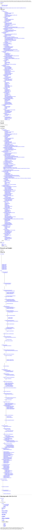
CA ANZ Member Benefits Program (7, 104)
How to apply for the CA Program (7, 43)
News (4, 236)
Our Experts (6, 115)
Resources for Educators (8, 35)
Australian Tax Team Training (8, 176)
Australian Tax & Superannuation (7, 56)
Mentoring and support (6, 92)
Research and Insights (7, 106)
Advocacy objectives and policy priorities (10, 109)
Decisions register (7, 143)
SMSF (6, 63)
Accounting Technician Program (9, 157)
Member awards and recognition (9, 189)
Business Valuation (7, 182)
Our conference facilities (8, 13)
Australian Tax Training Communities (9, 177)
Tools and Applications (8, 77)
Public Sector (6, 215)
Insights (4, 105)
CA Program (6, 45)
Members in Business (6, 78)
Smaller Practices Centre (6, 69)
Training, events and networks (8, 199)
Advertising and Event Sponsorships (7, 28)
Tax (5, 81)
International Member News (8, 117)
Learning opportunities (8, 53)
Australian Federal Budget (8, 232)
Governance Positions (7, 20)
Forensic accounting (7, 87)
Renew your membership (8, 187)
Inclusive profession (5, 150)
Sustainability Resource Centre (7, 74)
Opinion (6, 107)
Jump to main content (4, 5)
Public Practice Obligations (8, 103)
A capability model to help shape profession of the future (12, 55)
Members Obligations (7, 220)
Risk (5, 61)
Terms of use (1, 2)
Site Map (4, 514)
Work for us (6, 14)
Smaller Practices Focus (8, 70)
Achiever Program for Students (9, 47)
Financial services (7, 85)
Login (1, 8)
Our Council (6, 136)
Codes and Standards (7, 222)
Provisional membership (6, 164)
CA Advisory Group (7, 213)
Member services (4, 65)
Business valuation (7, 86)
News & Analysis (4, 244)
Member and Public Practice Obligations (8, 98)
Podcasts (6, 239)
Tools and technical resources (8, 80)
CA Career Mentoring (7, 94)
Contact (3, 516)
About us (3, 10)
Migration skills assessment (6, 48)
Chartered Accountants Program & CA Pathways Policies (10, 49)
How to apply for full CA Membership (9, 36)
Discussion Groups (7, 89)
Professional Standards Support (9, 97)
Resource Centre (5, 208)
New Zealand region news (8, 118)
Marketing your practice (8, 91)
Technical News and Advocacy (9, 73)
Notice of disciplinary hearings (9, 25)
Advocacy (4, 229)
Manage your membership (6, 66)
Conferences (6, 59)
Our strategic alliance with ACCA (9, 31)
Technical (4, 201)
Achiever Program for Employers (9, 46)
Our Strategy (6, 12)
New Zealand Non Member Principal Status (10, 40)
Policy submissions (7, 110)
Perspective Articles (7, 227)
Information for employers (8, 34)
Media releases (7, 234)
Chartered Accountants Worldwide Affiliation (10, 30)
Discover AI (6, 196)
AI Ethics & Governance (8, 76)
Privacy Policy (5, 510)
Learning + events (4, 51)
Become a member (4, 32)
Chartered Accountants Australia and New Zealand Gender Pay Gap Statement (14, 27)
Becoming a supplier (7, 16)
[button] (2, 9)
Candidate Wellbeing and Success (9, 169)
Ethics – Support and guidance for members (10, 96)
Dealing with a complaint (8, 95)
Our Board (6, 18)
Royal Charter (6, 100)
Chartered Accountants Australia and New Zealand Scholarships (11, 170)
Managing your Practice (8, 72)
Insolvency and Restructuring (8, 206)
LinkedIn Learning (7, 54)
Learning (4, 52)
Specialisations (5, 60)
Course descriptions (5, 44)
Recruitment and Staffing (8, 194)
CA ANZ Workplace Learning (8, 174)
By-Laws (6, 101)
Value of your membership (8, 67)
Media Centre (5, 113)
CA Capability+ (7, 172)
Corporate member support (8, 79)
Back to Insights (2, 242)
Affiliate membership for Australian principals (10, 39)
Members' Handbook (7, 99)
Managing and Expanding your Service (10, 71)
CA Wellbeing (7, 93)
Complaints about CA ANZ (8, 22)
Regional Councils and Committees (9, 19)
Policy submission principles (8, 111)
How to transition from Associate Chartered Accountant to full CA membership (14, 38)
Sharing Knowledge (7, 119)
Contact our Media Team (8, 114)
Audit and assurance (7, 203)
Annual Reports (7, 21)
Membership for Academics (8, 41)
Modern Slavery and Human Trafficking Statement (11, 145)
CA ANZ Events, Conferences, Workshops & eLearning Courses (11, 58)
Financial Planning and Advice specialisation (10, 64)
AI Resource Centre (5, 75)
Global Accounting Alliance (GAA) (9, 29)
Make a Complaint (5, 518)
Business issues (7, 84)
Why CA (4, 33)
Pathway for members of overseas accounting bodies (11, 37)
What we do (4, 11)
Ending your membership (8, 68)
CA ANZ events (7, 180)
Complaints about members (8, 23)
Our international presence (8, 15)
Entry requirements (5, 42)
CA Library (6, 88)
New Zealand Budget (7, 112)
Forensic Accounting (7, 62)
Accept (1, 3)
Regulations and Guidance (8, 102)
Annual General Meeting (8, 138)
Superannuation (7, 82)
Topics (1, 270)
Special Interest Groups (8, 210)
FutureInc (6, 108)
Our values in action (5, 26)
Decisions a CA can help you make (9, 131)
